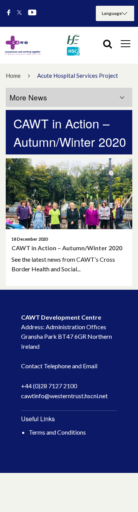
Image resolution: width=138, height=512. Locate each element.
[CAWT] (42, 45)
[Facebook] (8, 12)
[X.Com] (19, 12)
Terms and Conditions (57, 432)
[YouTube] (32, 12)
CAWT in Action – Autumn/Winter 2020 (67, 247)
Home (13, 75)
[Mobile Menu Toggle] (125, 43)
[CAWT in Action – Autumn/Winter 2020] (69, 194)
